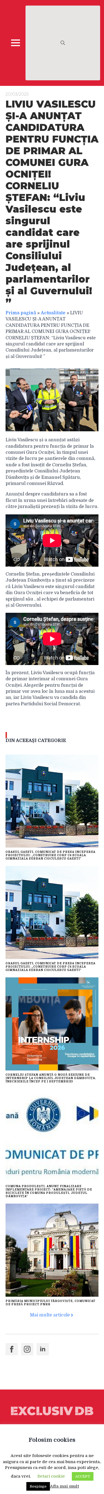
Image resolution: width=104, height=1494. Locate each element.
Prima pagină (21, 312)
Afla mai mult (64, 1486)
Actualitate (53, 312)
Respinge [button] (38, 1486)
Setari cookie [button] (51, 1476)
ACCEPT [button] (82, 1476)
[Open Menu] (15, 42)
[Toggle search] (63, 43)
